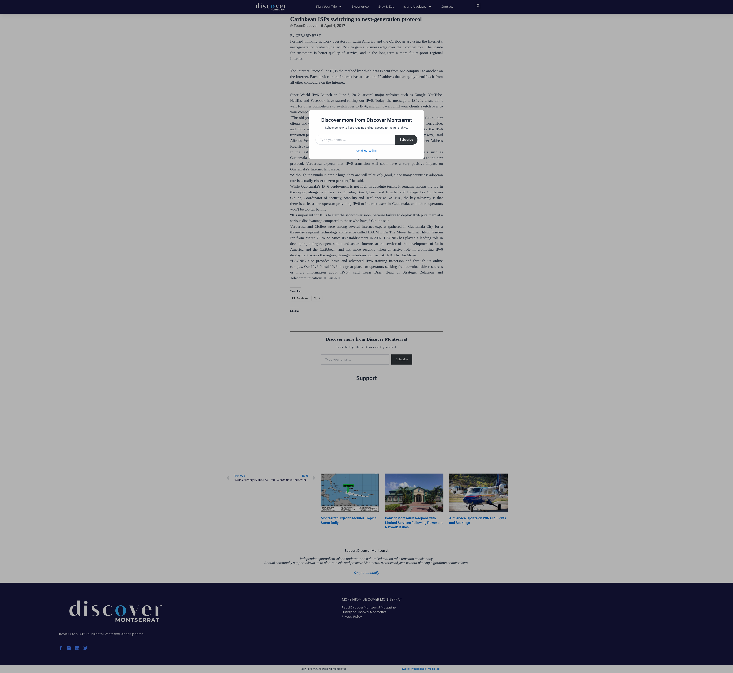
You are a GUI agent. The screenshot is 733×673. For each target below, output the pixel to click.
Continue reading (366, 150)
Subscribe (406, 139)
